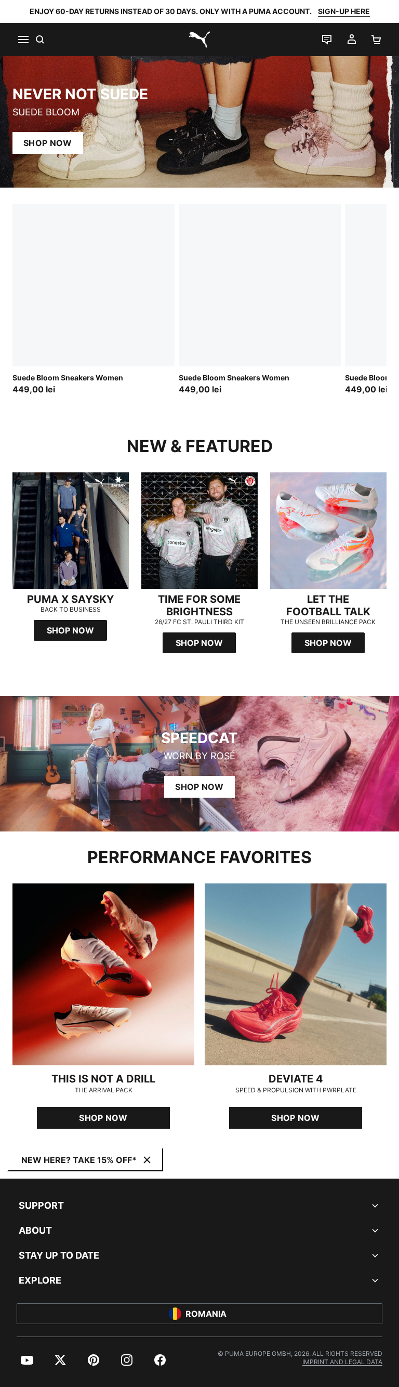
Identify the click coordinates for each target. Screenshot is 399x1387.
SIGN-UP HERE (344, 11)
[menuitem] (27, 1360)
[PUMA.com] (199, 39)
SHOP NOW (47, 143)
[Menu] (22, 39)
